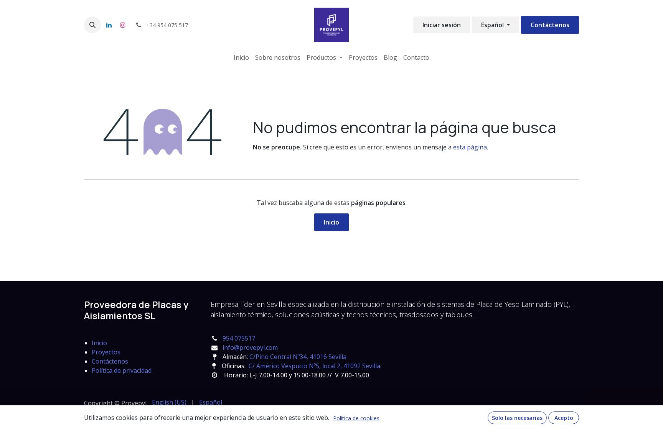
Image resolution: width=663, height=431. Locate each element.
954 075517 (239, 338)
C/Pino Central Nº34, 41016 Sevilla (297, 356)
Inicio (331, 222)
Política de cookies (356, 418)
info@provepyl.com (250, 347)
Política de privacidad (122, 370)
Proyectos (106, 352)
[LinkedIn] (109, 25)
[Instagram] (123, 25)
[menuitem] (241, 57)
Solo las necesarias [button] (517, 417)
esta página (470, 147)
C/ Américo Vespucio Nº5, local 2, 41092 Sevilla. (315, 366)
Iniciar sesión (441, 25)
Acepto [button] (563, 417)
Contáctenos (550, 25)
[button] (92, 24)
